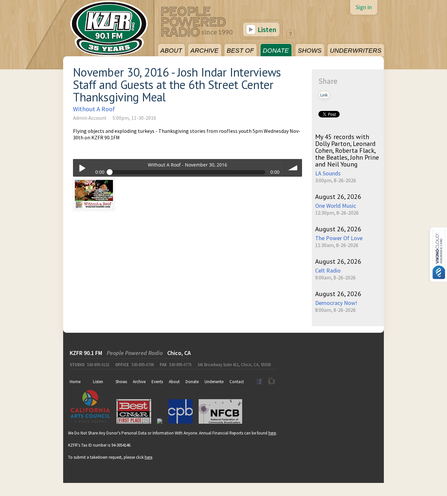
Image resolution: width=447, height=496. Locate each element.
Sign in (364, 7)
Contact (236, 381)
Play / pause (81, 167)
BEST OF (240, 50)
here (272, 433)
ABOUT (171, 50)
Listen (266, 29)
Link (324, 95)
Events (157, 381)
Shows (121, 381)
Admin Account (90, 118)
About (174, 381)
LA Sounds (328, 173)
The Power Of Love (339, 238)
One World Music (335, 205)
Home (75, 381)
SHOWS (310, 50)
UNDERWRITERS (356, 50)
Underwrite (214, 381)
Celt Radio (328, 270)
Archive (139, 381)
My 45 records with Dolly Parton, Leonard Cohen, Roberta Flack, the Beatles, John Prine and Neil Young (347, 150)
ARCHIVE (204, 50)
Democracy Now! (336, 303)
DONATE (276, 50)
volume (293, 167)
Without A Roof (94, 109)
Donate (192, 381)
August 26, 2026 (338, 196)
